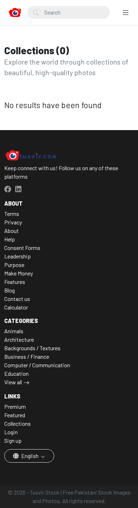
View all (13, 382)
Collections (17, 423)
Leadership (17, 256)
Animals (13, 331)
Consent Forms (22, 247)
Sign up (13, 440)
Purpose (14, 264)
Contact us (17, 298)
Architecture (19, 339)
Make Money (18, 273)
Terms (11, 213)
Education (16, 373)
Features (14, 281)
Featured (14, 415)
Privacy (13, 222)
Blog (9, 290)
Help (9, 239)
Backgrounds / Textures (32, 348)
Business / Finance (26, 356)
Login (11, 432)
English (30, 455)
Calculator (16, 307)
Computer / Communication (37, 365)
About (11, 230)
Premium (15, 406)
